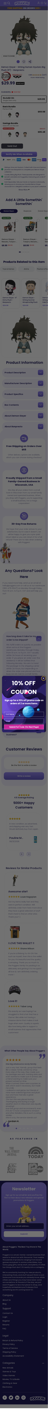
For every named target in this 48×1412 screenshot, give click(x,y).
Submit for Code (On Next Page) (24, 727)
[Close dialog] (43, 678)
